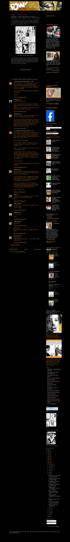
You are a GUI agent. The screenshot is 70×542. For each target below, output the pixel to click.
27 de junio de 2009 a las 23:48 (20, 167)
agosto (50, 470)
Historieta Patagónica (53, 262)
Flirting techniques (55, 70)
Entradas (50, 520)
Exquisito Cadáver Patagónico (53, 390)
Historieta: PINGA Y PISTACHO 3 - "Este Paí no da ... (54, 496)
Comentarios (50, 523)
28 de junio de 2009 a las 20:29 (20, 225)
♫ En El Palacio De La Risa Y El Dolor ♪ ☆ (23, 81)
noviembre (51, 465)
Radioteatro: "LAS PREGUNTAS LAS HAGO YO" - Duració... (54, 488)
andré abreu (16, 212)
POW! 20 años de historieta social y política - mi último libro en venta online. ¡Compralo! (56, 208)
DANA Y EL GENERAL (53, 299)
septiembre (51, 469)
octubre (50, 467)
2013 (48, 456)
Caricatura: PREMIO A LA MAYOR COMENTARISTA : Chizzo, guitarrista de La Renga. (56, 200)
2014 (48, 454)
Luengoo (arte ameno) (51, 397)
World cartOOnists (52, 281)
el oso (15, 194)
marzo (50, 511)
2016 (48, 451)
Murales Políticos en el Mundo (53, 399)
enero (50, 514)
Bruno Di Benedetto (51, 379)
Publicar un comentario (15, 244)
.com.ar (53, 408)
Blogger (57, 526)
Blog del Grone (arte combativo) (53, 378)
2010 (48, 461)
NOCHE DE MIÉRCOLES (56, 255)
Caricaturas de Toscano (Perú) (53, 381)
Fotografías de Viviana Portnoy (53, 392)
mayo (50, 507)
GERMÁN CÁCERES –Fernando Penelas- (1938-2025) (57, 275)
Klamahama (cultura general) (53, 395)
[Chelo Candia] (50, 121)
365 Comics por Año (53, 253)
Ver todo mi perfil (51, 238)
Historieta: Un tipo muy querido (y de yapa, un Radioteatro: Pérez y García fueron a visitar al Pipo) (25, 17)
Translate (55, 134)
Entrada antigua (37, 249)
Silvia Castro (16, 99)
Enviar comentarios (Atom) (20, 251)
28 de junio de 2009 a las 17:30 (20, 219)
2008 (48, 516)
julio (49, 472)
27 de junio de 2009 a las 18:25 (20, 97)
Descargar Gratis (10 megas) (53, 218)
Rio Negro (50, 409)
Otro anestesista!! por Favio (57, 264)
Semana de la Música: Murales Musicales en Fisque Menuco (56, 191)
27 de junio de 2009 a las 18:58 (20, 111)
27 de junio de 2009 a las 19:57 (20, 128)
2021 (48, 449)
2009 (48, 462)
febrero (50, 512)
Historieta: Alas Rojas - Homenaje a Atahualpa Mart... (53, 492)
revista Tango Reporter (51, 403)
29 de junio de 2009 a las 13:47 (20, 233)
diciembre (50, 464)
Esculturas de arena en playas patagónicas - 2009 (56, 163)
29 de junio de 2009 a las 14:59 (20, 242)
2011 (48, 459)
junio (49, 474)
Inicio (26, 249)
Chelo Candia (16, 113)
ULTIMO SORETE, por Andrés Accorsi (56, 293)
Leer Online (49, 216)
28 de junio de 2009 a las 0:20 (20, 191)
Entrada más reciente (13, 249)
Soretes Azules (52, 291)
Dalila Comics (50, 383)
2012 (48, 457)
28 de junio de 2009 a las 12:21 (20, 210)
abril (49, 509)
